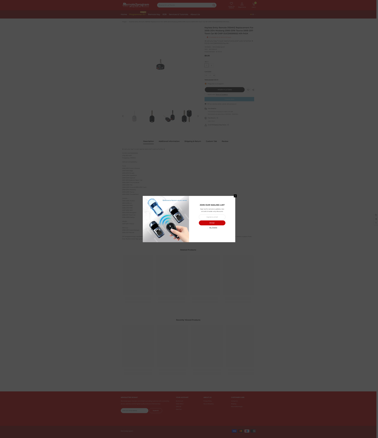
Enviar (212, 223)
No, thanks (213, 227)
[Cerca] (235, 195)
